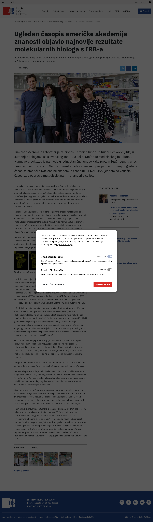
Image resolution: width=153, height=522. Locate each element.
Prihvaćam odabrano (53, 284)
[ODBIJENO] (109, 271)
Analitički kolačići (52, 270)
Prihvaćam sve (103, 284)
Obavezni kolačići (52, 256)
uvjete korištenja (64, 244)
